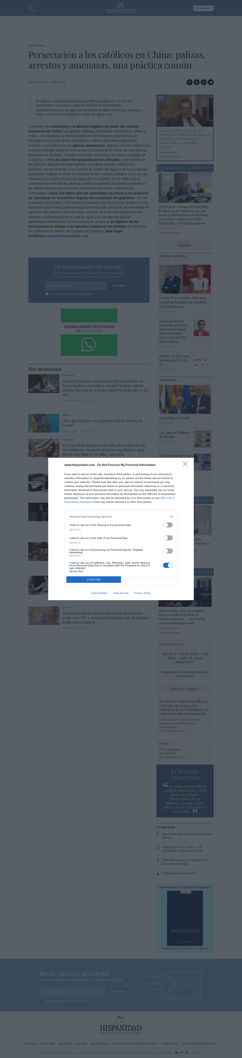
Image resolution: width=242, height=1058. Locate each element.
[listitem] (121, 517)
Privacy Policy (142, 592)
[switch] (168, 524)
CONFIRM (94, 579)
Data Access (121, 592)
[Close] (186, 465)
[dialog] (121, 529)
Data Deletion (100, 592)
